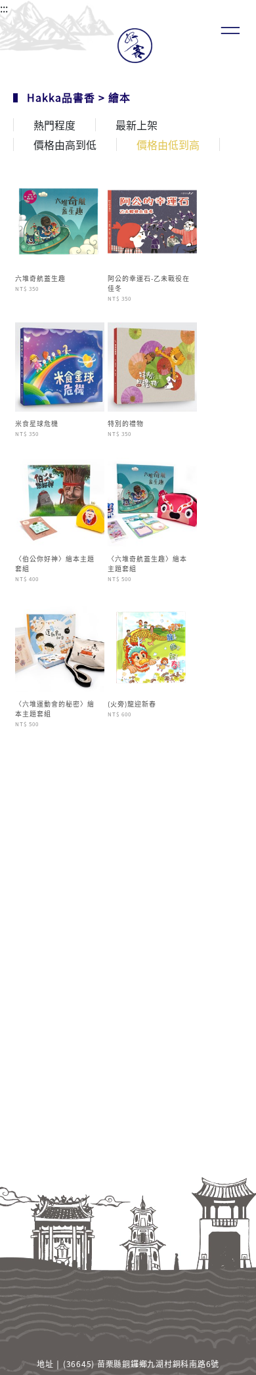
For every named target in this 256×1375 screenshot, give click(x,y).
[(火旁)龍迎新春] (152, 645)
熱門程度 (54, 125)
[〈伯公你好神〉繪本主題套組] (59, 500)
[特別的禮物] (152, 365)
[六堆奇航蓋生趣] (59, 220)
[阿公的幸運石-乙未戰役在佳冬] (152, 220)
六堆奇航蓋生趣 (40, 278)
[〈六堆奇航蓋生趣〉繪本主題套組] (152, 500)
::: (4, 8)
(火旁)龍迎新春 (132, 704)
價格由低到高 (168, 144)
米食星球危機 (36, 423)
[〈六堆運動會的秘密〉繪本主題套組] (59, 645)
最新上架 (137, 125)
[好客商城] (128, 45)
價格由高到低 (64, 144)
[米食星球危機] (59, 365)
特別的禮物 (126, 423)
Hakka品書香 (61, 97)
